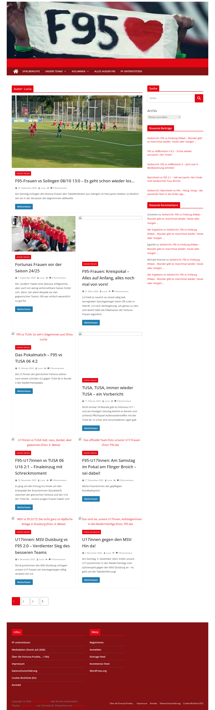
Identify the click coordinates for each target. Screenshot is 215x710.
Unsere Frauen (23, 173)
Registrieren (97, 642)
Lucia (43, 188)
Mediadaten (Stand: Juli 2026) (28, 649)
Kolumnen (78, 71)
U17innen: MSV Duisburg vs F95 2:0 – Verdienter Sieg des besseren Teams (42, 546)
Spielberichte (31, 71)
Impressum (18, 663)
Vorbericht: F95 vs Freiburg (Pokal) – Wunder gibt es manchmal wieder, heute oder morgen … (174, 218)
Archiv (152, 110)
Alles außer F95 (104, 71)
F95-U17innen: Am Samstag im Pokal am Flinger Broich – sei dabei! (109, 466)
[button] (64, 71)
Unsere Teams (54, 71)
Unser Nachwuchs (91, 532)
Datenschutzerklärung (24, 670)
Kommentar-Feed (100, 663)
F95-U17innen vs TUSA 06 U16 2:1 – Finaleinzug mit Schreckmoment (39, 466)
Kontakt (16, 684)
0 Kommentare (60, 188)
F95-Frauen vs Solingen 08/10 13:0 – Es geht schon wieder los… (75, 181)
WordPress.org (98, 670)
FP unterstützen (131, 71)
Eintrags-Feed (97, 656)
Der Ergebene (155, 229)
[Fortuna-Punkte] (107, 4)
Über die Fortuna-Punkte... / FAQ (30, 656)
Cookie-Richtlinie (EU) (24, 677)
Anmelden (95, 649)
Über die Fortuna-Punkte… (122, 703)
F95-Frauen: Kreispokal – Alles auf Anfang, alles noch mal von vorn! (108, 277)
